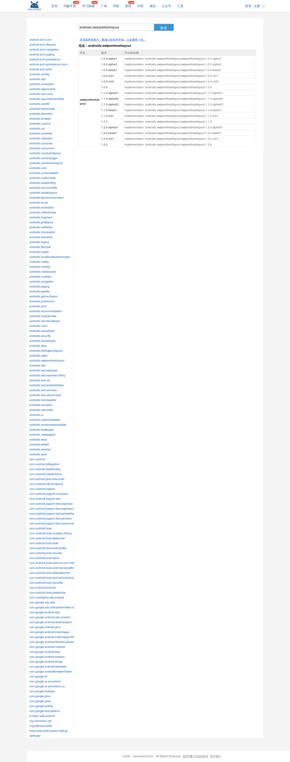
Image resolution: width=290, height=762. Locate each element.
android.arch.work (40, 69)
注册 (257, 6)
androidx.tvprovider (41, 410)
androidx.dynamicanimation (46, 197)
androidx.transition (40, 405)
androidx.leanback (40, 237)
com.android (37, 459)
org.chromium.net (40, 721)
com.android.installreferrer (45, 474)
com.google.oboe (40, 701)
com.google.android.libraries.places (51, 642)
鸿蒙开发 (70, 6)
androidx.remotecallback (44, 321)
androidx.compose (40, 143)
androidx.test (37, 365)
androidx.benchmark (42, 109)
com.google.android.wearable (47, 666)
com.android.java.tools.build (46, 479)
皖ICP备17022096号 (195, 756)
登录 (248, 6)
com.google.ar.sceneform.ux (47, 686)
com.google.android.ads (44, 612)
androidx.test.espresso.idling (47, 375)
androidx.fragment (40, 217)
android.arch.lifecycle (42, 44)
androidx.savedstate (42, 331)
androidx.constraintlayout (45, 153)
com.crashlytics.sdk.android (46, 597)
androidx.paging (39, 286)
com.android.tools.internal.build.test (51, 578)
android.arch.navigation (44, 49)
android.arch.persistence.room (48, 64)
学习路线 (88, 6)
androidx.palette (39, 291)
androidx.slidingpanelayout (46, 350)
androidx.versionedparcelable (47, 425)
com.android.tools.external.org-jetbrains (54, 568)
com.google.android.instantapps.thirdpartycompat (60, 637)
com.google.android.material (47, 647)
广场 (104, 6)
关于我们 (215, 756)
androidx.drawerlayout (43, 192)
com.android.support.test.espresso (51, 503)
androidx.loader (39, 252)
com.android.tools (40, 528)
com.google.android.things (46, 661)
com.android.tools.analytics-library (50, 533)
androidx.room (38, 326)
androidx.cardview (40, 133)
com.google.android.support (47, 657)
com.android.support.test (45, 499)
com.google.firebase (42, 691)
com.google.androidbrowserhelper (50, 671)
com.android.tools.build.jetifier (48, 548)
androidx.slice (38, 346)
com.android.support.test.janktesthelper (54, 513)
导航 (116, 6)
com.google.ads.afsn (42, 602)
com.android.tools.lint (42, 587)
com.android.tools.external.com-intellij (53, 563)
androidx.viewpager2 (42, 434)
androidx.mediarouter (42, 271)
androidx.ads (37, 79)
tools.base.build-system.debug (48, 731)
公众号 (166, 6)
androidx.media (39, 262)
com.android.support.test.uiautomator (52, 523)
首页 (54, 6)
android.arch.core (40, 39)
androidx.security (40, 336)
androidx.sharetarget (42, 341)
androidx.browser (40, 118)
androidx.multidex (40, 276)
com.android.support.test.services (50, 518)
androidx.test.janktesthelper (46, 385)
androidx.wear (38, 439)
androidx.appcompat (42, 89)
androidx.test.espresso (43, 370)
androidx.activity (39, 74)
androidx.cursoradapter (44, 173)
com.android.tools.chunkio (45, 553)
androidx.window (39, 449)
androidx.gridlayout (41, 222)
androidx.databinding (42, 183)
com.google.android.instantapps (49, 632)
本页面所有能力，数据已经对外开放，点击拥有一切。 (113, 39)
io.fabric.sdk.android (42, 716)
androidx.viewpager (41, 429)
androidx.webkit (39, 444)
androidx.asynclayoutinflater (46, 99)
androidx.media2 (39, 267)
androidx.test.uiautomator (45, 395)
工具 (180, 6)
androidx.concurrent (41, 148)
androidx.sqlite (38, 355)
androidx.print (38, 306)
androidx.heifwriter (40, 227)
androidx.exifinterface (42, 212)
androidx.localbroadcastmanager (49, 257)
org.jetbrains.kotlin (40, 726)
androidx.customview (42, 178)
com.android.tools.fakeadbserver (49, 573)
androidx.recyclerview (42, 316)
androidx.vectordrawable (44, 420)
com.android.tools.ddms (44, 558)
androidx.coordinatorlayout (46, 163)
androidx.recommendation (45, 311)
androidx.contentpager (43, 158)
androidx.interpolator (42, 232)
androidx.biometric (40, 114)
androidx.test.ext (39, 380)
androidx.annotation (41, 84)
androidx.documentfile (43, 188)
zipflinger (35, 736)
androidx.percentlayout (43, 296)
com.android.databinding (44, 469)
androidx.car (37, 128)
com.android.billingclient (44, 464)
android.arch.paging (41, 54)
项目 (153, 6)
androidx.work (38, 454)
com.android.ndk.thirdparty (46, 484)
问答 (140, 6)
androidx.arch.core (41, 94)
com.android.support (42, 489)
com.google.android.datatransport (50, 622)
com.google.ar (38, 676)
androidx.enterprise (41, 207)
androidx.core (38, 168)
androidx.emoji (38, 202)
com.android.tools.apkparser (47, 538)
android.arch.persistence (44, 59)
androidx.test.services (43, 390)
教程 (128, 6)
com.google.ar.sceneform (45, 681)
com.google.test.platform (44, 711)
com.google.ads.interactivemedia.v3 (51, 607)
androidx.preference (42, 301)
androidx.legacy (39, 242)
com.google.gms (39, 696)
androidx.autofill (39, 104)
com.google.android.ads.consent (49, 617)
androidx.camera (40, 123)
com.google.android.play (44, 652)
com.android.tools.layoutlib (46, 582)
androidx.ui (36, 415)
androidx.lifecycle (40, 247)
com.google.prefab (41, 706)
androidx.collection (41, 138)
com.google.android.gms (44, 627)
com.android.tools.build (43, 543)
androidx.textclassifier (42, 400)
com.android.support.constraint (48, 494)
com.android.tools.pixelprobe (47, 592)
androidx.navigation (41, 281)
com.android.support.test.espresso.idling (54, 508)
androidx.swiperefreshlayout (47, 360)
